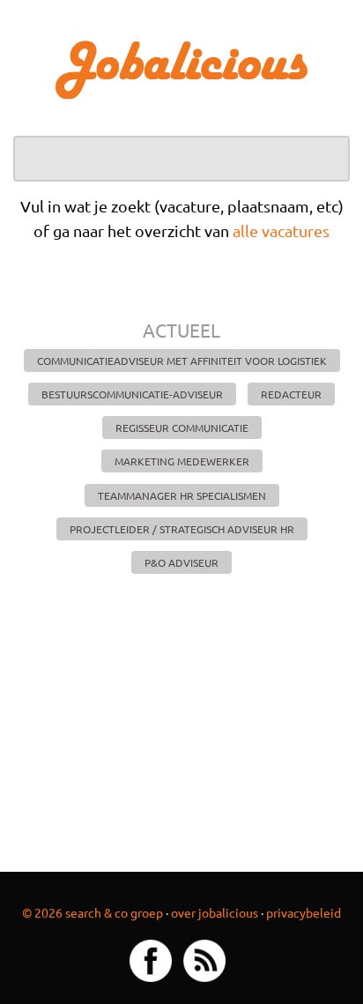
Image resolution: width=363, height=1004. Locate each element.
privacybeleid (303, 912)
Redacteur (291, 394)
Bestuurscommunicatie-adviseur (132, 394)
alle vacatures (281, 230)
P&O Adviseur (181, 562)
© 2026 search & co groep (92, 912)
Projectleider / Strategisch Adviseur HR (182, 529)
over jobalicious (214, 912)
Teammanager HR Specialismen (182, 495)
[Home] (181, 69)
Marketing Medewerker (182, 461)
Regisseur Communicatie (181, 427)
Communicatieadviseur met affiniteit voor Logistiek (182, 360)
